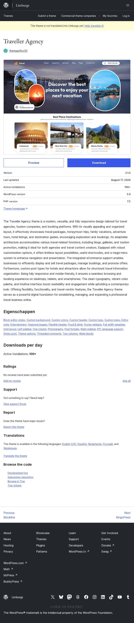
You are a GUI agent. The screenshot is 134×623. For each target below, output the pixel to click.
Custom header (78, 319)
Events (105, 539)
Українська (10, 448)
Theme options (27, 333)
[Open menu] (128, 5)
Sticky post (10, 333)
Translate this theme (15, 455)
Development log (18, 472)
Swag (106, 551)
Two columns (70, 333)
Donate (107, 545)
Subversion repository (21, 477)
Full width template (114, 324)
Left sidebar (24, 329)
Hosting (8, 545)
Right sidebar (88, 329)
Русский (108, 443)
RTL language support (110, 329)
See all (127, 380)
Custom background (38, 319)
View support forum (14, 403)
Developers (76, 545)
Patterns (41, 551)
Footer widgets (93, 324)
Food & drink (75, 324)
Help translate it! (94, 25)
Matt (8, 569)
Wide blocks (86, 333)
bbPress (10, 575)
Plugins (40, 545)
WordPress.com (15, 563)
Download (99, 162)
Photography (55, 329)
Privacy (8, 551)
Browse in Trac (16, 481)
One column (40, 329)
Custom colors (59, 319)
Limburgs (17, 597)
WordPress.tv (79, 551)
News (7, 539)
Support (74, 539)
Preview (33, 162)
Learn (72, 533)
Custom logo (95, 319)
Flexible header (58, 324)
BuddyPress (13, 581)
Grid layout (9, 329)
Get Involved (109, 533)
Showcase (43, 533)
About (7, 533)
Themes (8, 15)
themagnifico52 (18, 50)
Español (82, 443)
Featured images (37, 324)
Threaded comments (49, 333)
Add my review (12, 380)
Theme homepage (14, 208)
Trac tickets (14, 485)
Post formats (72, 329)
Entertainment (18, 324)
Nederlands (95, 443)
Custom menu (112, 319)
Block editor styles (14, 319)
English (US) (69, 443)
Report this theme (13, 426)
